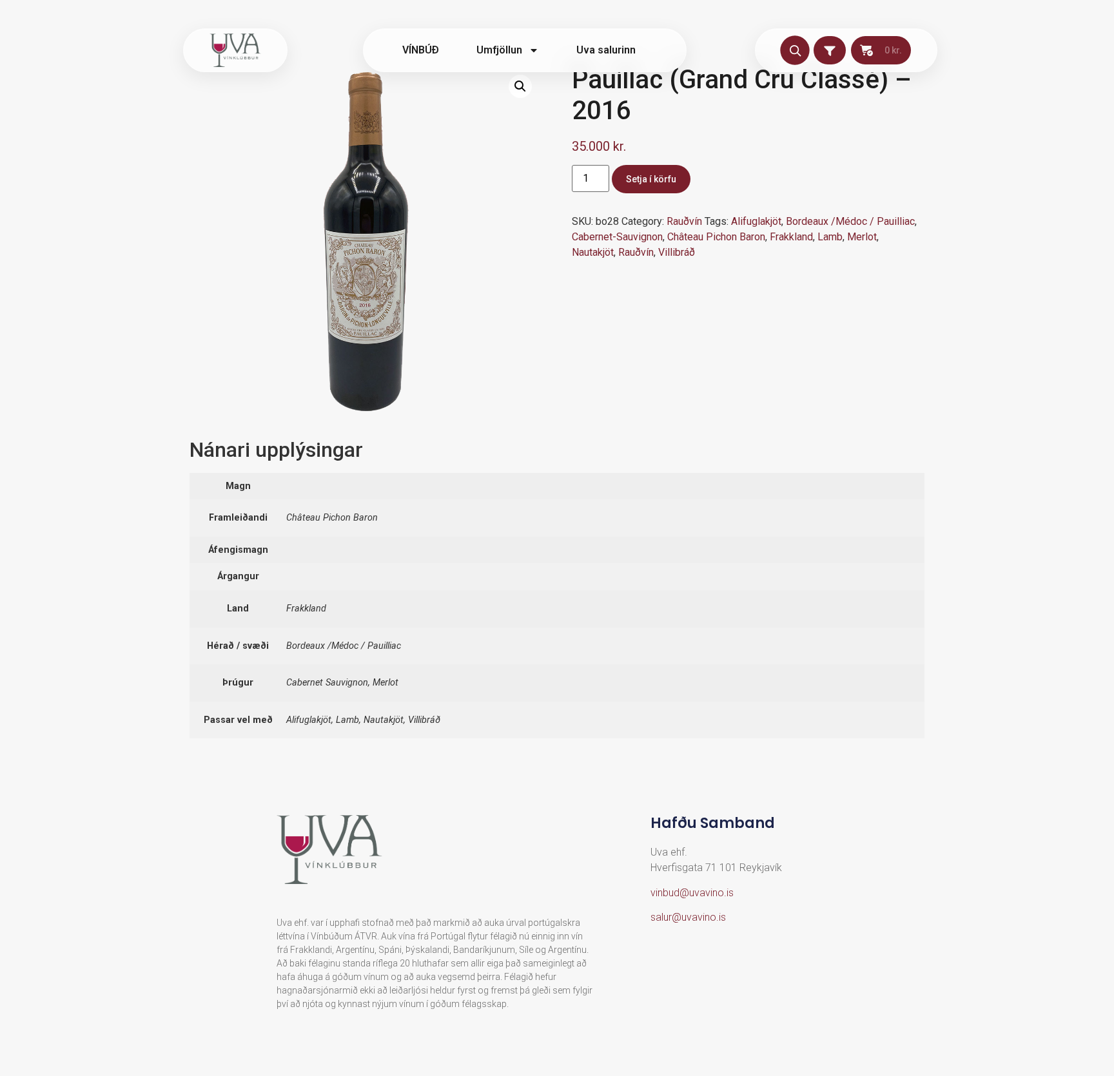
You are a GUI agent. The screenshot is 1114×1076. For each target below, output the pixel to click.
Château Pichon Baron (716, 237)
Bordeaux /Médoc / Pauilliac (850, 221)
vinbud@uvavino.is (692, 893)
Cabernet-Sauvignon (617, 237)
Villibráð (676, 252)
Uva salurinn (606, 50)
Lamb (830, 237)
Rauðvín (684, 221)
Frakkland (791, 237)
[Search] (794, 49)
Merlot (862, 237)
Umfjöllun (499, 50)
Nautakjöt (593, 252)
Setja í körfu (651, 179)
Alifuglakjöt (756, 221)
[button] (520, 86)
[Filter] (830, 50)
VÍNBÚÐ (420, 50)
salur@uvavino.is (688, 917)
